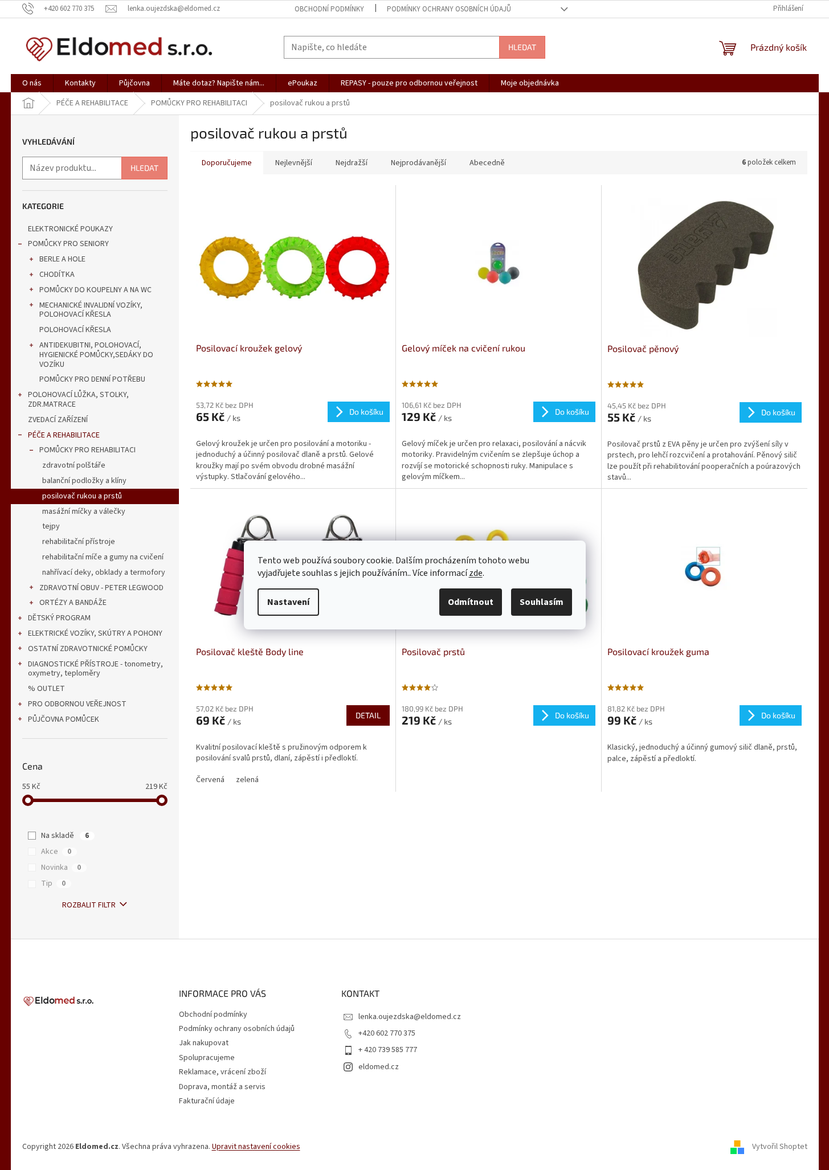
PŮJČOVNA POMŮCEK (63, 719)
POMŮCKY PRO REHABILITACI (87, 450)
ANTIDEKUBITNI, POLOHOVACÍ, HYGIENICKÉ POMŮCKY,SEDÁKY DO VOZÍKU (96, 354)
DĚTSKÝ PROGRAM (59, 618)
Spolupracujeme (207, 1057)
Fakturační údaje (207, 1101)
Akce (56, 851)
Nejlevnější (293, 163)
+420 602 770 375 (386, 1033)
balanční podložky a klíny (84, 480)
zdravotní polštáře (73, 465)
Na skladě (65, 835)
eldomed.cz (378, 1067)
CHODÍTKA (57, 274)
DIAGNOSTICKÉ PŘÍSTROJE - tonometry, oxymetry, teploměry (95, 669)
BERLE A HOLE (62, 259)
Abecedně (487, 163)
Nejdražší (351, 163)
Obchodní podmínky (329, 9)
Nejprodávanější (418, 163)
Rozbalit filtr (89, 905)
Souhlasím (541, 602)
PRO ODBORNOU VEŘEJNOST (77, 704)
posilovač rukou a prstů (82, 496)
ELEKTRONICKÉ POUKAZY (70, 229)
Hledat (522, 47)
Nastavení (288, 602)
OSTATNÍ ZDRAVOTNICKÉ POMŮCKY (88, 648)
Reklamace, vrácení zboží (222, 1072)
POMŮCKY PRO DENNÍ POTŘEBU (92, 379)
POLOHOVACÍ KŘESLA (75, 330)
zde (476, 573)
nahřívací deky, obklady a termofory (103, 572)
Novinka (61, 867)
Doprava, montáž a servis (222, 1087)
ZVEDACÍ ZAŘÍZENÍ (58, 420)
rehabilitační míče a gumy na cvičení (103, 557)
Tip (53, 883)
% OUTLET (46, 688)
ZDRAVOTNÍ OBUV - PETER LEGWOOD (101, 588)
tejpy (51, 526)
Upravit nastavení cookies (256, 1146)
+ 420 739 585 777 (387, 1050)
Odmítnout (470, 602)
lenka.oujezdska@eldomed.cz (409, 1016)
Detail (368, 715)
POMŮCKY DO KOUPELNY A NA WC (95, 290)
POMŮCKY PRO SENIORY (68, 243)
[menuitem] (32, 83)
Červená (210, 780)
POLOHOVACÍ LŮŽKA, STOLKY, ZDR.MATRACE (78, 399)
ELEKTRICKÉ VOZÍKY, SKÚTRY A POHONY (95, 633)
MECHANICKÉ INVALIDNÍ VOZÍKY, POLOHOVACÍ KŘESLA (90, 310)
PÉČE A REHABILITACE (64, 435)
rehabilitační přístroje (78, 541)
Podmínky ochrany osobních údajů (449, 9)
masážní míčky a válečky (83, 511)
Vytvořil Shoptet (779, 1146)
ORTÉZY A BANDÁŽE (73, 602)
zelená (247, 780)
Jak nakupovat (203, 1043)
